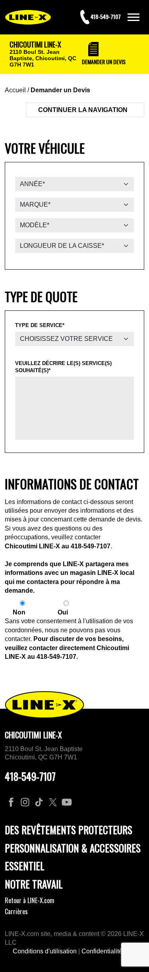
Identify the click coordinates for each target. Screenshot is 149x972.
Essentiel (25, 865)
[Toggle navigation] (133, 17)
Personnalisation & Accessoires (73, 848)
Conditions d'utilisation (45, 951)
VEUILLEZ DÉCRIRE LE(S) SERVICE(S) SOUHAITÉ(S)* (63, 366)
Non (19, 612)
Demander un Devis (60, 90)
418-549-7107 (90, 546)
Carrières (16, 911)
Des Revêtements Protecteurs (68, 829)
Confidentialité (101, 951)
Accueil (15, 90)
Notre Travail (34, 884)
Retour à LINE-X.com (29, 900)
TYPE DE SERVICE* (39, 325)
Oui (63, 612)
